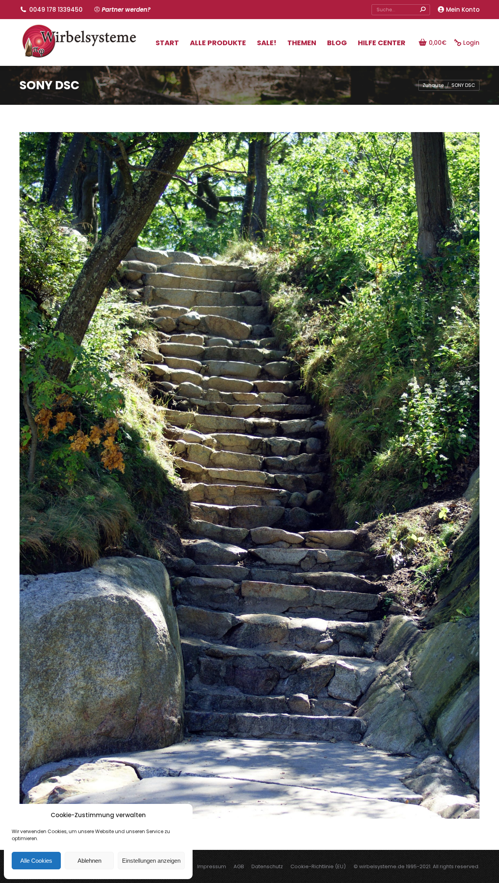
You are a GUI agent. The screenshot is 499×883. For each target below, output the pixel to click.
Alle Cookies (36, 860)
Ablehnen (89, 860)
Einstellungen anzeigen (151, 860)
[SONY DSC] (249, 475)
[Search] (422, 9)
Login (471, 42)
